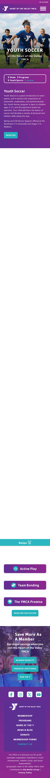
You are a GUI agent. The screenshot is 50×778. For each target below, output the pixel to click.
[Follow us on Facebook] (11, 694)
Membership (25, 715)
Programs (24, 77)
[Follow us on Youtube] (39, 694)
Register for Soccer (25, 613)
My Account (43, 2)
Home (13, 77)
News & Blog (25, 729)
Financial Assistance (25, 668)
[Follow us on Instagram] (20, 694)
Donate (25, 734)
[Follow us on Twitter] (29, 694)
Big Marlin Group (31, 770)
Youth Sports (16, 80)
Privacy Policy (25, 773)
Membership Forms (25, 739)
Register (11, 135)
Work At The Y (25, 725)
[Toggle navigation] (43, 8)
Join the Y (25, 677)
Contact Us (25, 744)
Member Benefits (25, 660)
